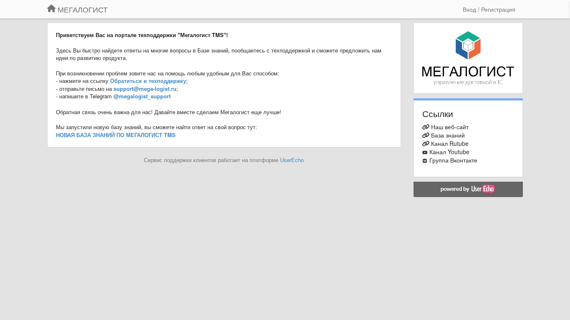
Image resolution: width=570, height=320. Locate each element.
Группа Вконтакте (453, 160)
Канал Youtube (449, 152)
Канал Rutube (450, 143)
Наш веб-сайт (450, 126)
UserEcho (292, 160)
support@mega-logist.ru (145, 88)
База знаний (448, 135)
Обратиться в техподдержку (148, 81)
